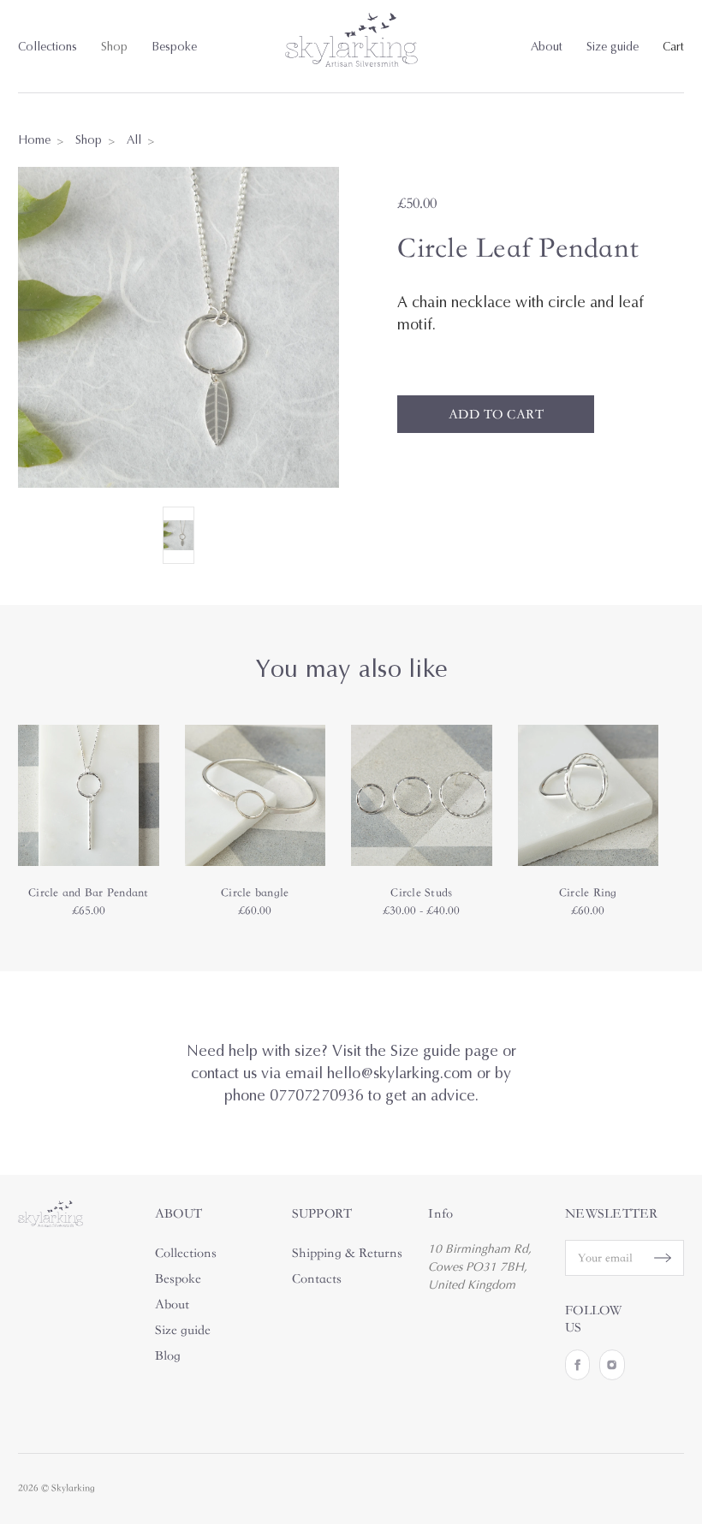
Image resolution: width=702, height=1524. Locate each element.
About (546, 46)
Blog (168, 1355)
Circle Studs (421, 892)
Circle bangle (255, 892)
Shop (114, 46)
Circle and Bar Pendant (88, 892)
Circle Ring (588, 892)
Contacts (317, 1278)
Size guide (612, 46)
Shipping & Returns (347, 1252)
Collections (47, 46)
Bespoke (174, 46)
